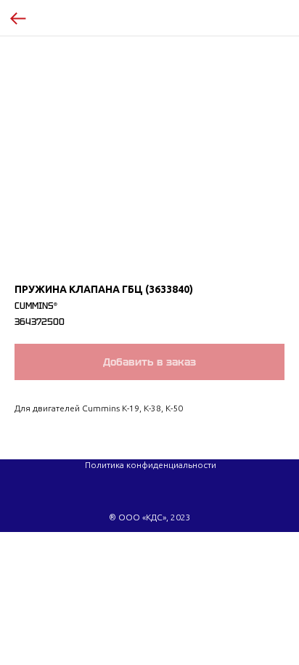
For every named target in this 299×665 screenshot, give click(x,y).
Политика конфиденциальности (150, 464)
